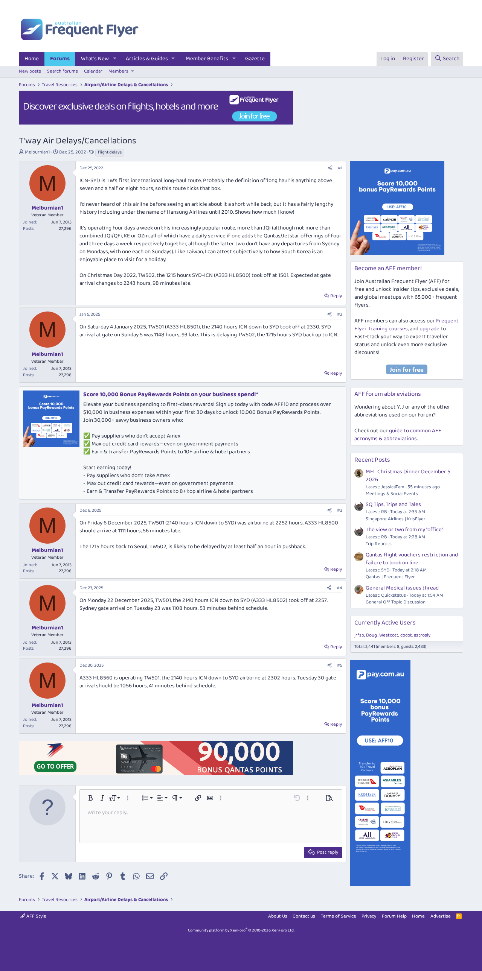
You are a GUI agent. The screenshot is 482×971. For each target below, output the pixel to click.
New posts (30, 71)
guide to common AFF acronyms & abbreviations (397, 434)
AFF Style (35, 916)
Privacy (369, 916)
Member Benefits (207, 58)
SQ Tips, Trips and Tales (393, 504)
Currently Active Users (385, 623)
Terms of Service (338, 916)
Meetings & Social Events (392, 494)
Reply (336, 296)
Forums (60, 58)
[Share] (330, 168)
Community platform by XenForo (241, 930)
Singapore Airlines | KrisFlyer (396, 519)
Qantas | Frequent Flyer (390, 577)
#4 (339, 587)
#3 (339, 510)
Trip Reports (379, 544)
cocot (406, 635)
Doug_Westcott (382, 635)
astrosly (422, 635)
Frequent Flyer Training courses (406, 324)
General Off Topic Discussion (396, 602)
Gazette (255, 58)
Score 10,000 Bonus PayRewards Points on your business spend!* (170, 394)
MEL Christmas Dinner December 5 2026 (408, 475)
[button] (115, 59)
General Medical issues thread (402, 588)
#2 (339, 314)
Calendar (93, 71)
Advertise (440, 916)
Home (31, 58)
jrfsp (359, 635)
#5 (339, 665)
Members (118, 71)
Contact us (304, 916)
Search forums (62, 71)
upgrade (429, 328)
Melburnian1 (37, 152)
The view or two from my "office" (404, 529)
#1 (340, 168)
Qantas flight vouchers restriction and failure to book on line (412, 558)
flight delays (110, 152)
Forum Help (394, 916)
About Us (277, 916)
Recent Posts (372, 460)
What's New (95, 58)
